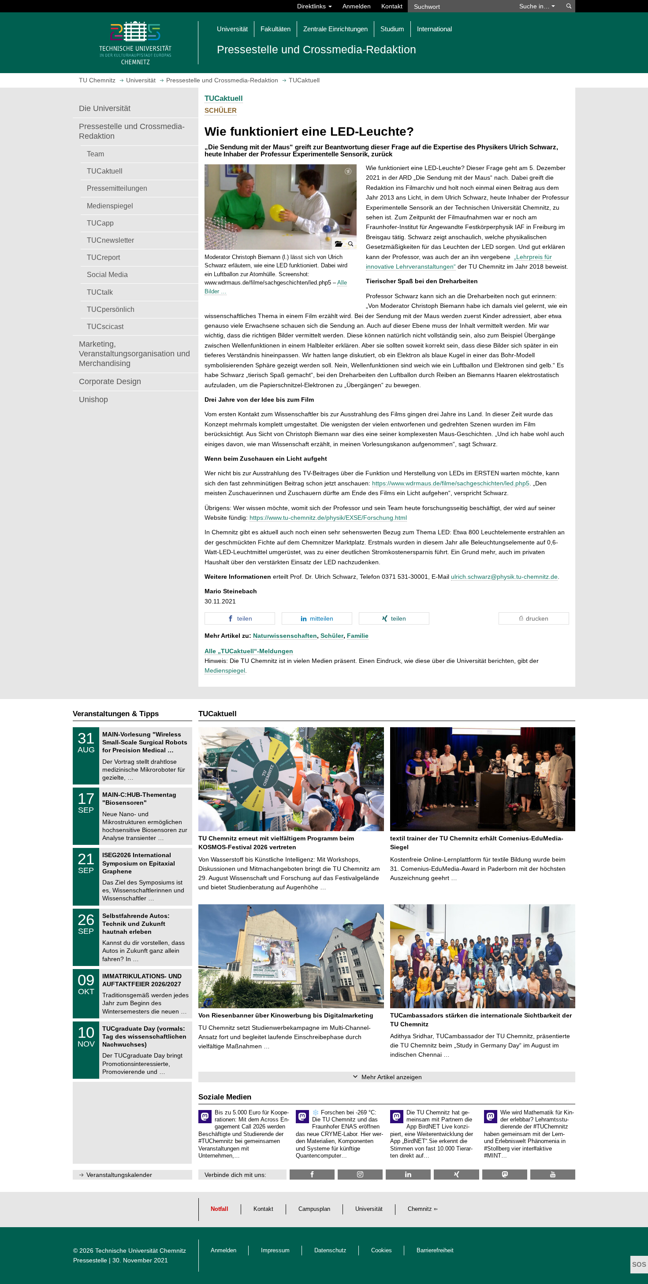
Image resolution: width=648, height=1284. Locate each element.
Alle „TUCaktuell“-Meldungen (249, 651)
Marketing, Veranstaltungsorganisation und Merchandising (134, 354)
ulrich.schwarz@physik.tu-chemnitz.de (504, 576)
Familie (358, 635)
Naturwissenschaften (285, 635)
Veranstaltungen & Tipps (116, 714)
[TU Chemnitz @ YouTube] (552, 1174)
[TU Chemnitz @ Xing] (456, 1174)
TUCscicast (105, 326)
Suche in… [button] (535, 6)
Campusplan (314, 1209)
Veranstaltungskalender (119, 1174)
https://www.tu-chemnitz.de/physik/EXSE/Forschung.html (328, 517)
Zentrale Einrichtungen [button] (335, 29)
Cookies (381, 1250)
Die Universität (104, 108)
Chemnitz (420, 1209)
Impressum (275, 1250)
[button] (281, 207)
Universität (369, 1209)
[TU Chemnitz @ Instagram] (360, 1174)
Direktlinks (312, 6)
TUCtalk (100, 292)
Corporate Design (110, 381)
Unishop (93, 399)
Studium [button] (392, 29)
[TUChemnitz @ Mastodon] (504, 1174)
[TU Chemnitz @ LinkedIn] (408, 1174)
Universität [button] (232, 29)
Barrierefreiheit (435, 1250)
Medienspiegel (110, 206)
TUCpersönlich (110, 309)
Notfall (219, 1209)
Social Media (107, 274)
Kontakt (391, 6)
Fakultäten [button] (275, 29)
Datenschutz (330, 1250)
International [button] (434, 29)
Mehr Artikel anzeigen (391, 1076)
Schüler (331, 635)
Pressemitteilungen (117, 188)
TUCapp (100, 223)
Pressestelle (90, 1260)
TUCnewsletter (110, 240)
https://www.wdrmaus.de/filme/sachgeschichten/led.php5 (450, 483)
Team (95, 154)
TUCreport (103, 257)
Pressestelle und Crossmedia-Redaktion (132, 131)
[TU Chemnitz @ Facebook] (312, 1174)
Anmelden (357, 6)
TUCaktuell (105, 171)
